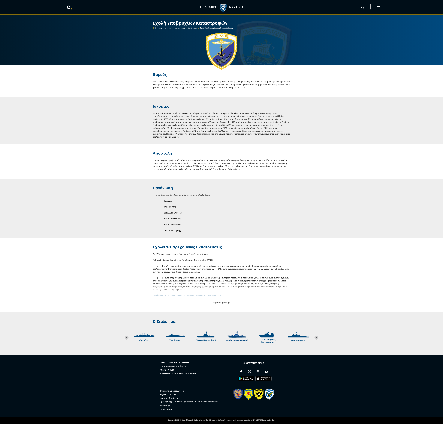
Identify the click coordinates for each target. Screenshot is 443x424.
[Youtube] (266, 372)
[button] (362, 7)
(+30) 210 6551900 (187, 373)
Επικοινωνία (166, 409)
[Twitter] (249, 372)
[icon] (379, 7)
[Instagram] (258, 372)
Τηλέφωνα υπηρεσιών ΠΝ (172, 391)
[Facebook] (241, 372)
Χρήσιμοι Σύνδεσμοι (169, 398)
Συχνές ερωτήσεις (168, 394)
